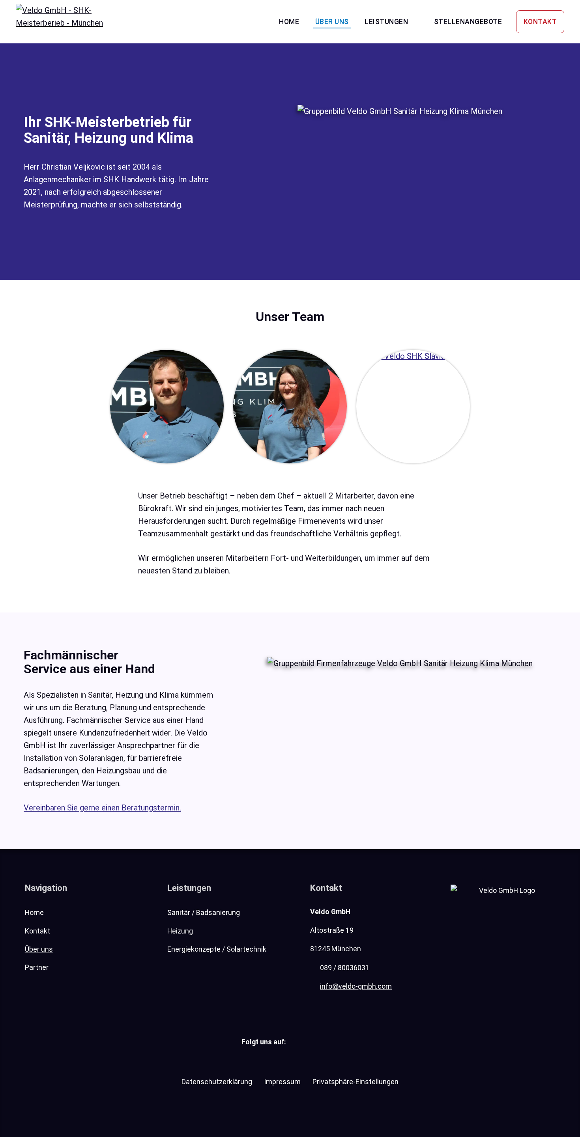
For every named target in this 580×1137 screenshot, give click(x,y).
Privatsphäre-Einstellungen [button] (355, 1082)
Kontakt (540, 22)
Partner (37, 967)
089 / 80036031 (344, 968)
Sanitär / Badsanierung (203, 913)
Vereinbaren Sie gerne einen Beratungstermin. (102, 807)
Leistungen (386, 22)
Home (289, 22)
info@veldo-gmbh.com (356, 986)
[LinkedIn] (302, 1041)
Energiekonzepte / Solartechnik (216, 949)
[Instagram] (324, 1041)
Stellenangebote (468, 22)
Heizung (180, 931)
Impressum (282, 1082)
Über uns (332, 22)
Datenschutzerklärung (216, 1082)
